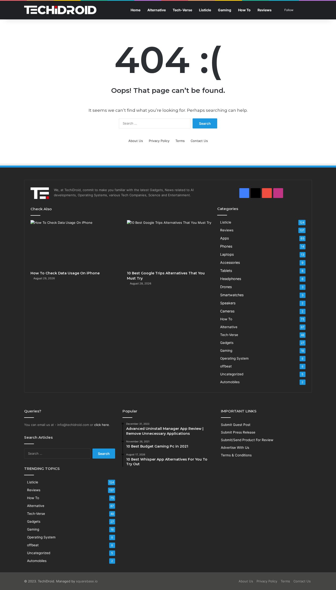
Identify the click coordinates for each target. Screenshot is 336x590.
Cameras (227, 311)
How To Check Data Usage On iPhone (65, 273)
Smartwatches (232, 295)
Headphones (230, 279)
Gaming (224, 10)
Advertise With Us (235, 448)
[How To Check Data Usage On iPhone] (73, 244)
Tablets (226, 270)
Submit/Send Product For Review (247, 440)
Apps (224, 238)
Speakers (227, 303)
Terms (180, 141)
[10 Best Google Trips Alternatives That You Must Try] (169, 244)
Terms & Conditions (236, 455)
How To (244, 10)
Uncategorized (231, 374)
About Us (135, 141)
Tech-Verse (182, 10)
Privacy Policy (159, 141)
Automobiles (230, 382)
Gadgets (226, 343)
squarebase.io (87, 581)
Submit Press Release (238, 432)
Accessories (230, 262)
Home (135, 10)
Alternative (156, 10)
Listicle (205, 10)
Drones (226, 287)
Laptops (227, 254)
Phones (226, 246)
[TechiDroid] (60, 10)
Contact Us (199, 141)
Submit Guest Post (235, 425)
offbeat (226, 366)
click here (101, 425)
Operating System (234, 358)
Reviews (265, 10)
